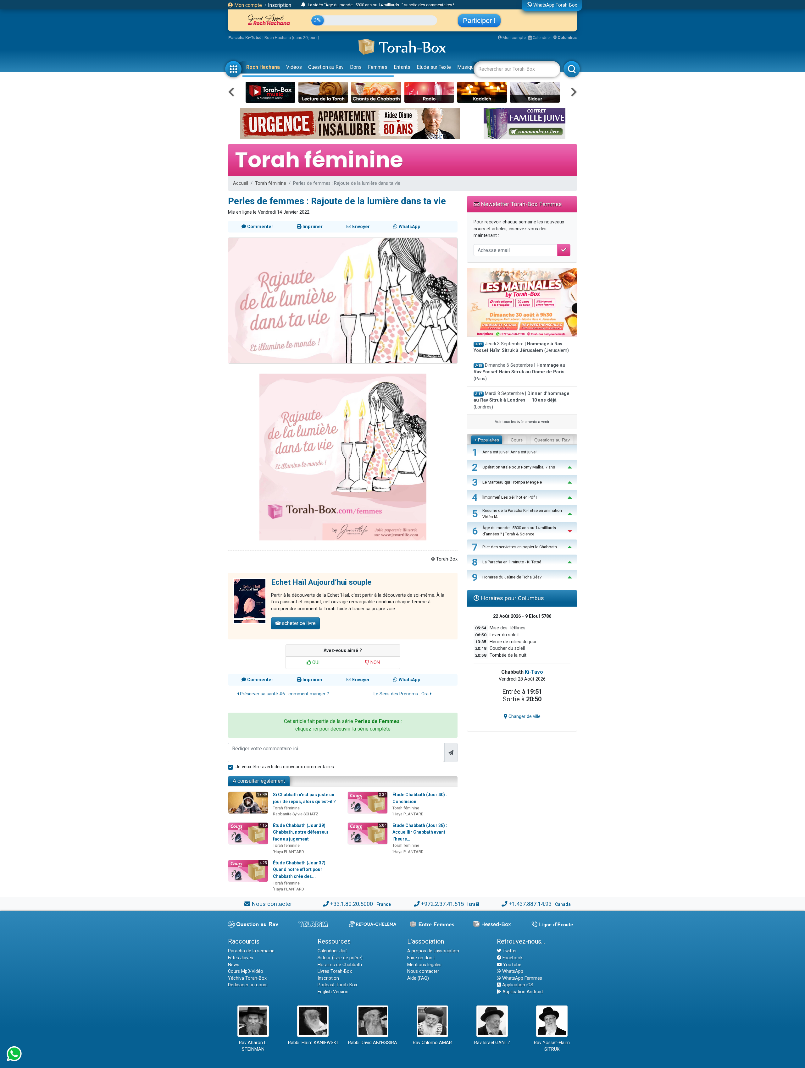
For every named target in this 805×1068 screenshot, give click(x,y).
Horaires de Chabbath (340, 964)
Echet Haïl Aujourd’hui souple (321, 582)
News (233, 964)
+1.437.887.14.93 (530, 904)
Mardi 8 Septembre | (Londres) (521, 400)
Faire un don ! (421, 958)
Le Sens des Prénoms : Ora (402, 694)
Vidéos (294, 67)
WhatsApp (512, 971)
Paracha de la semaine (251, 951)
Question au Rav (326, 67)
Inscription (279, 5)
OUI (315, 662)
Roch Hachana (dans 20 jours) (291, 37)
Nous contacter (272, 904)
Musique (466, 67)
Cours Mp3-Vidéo (245, 971)
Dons (356, 67)
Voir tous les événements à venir (522, 421)
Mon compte (247, 5)
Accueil (240, 183)
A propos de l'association (433, 951)
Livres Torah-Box (335, 971)
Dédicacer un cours (248, 985)
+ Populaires (486, 439)
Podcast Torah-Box (337, 985)
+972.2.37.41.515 (442, 904)
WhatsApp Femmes (521, 978)
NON (374, 662)
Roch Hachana (263, 67)
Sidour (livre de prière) (340, 958)
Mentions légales (424, 964)
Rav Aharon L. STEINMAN (253, 1046)
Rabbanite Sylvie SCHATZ (295, 814)
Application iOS (517, 985)
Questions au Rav (552, 439)
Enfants (402, 67)
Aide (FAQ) (418, 978)
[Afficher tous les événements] (303, 4)
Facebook (512, 958)
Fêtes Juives (240, 958)
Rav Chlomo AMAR (432, 1042)
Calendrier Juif (332, 951)
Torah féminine (270, 183)
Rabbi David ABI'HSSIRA (372, 1042)
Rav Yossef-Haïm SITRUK (552, 1046)
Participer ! (479, 21)
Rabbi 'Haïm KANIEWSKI (313, 1042)
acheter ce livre (298, 623)
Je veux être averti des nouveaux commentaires (285, 767)
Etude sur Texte (434, 67)
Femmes (377, 67)
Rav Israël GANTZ (492, 1042)
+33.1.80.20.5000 (351, 904)
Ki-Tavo (534, 672)
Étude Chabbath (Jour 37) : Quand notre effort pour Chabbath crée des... (300, 869)
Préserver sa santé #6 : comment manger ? (284, 694)
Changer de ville (524, 716)
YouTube (511, 964)
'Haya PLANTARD (408, 814)
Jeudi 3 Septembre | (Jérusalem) (521, 347)
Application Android (522, 991)
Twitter (509, 951)
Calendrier (541, 37)
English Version (333, 991)
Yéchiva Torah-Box (247, 978)
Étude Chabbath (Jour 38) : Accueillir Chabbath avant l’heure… (419, 832)
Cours (517, 439)
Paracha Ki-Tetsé (245, 37)
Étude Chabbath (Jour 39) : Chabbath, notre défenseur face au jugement (301, 832)
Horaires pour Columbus (511, 598)
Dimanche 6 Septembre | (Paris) (519, 372)
